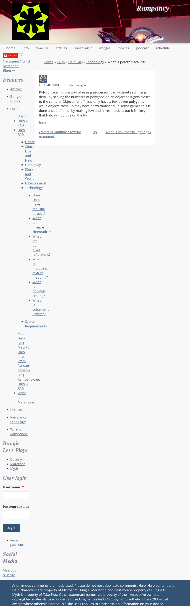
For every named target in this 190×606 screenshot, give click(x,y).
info (26, 48)
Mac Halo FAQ (21, 338)
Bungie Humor (15, 98)
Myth (14, 468)
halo (42, 122)
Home (48, 62)
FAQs (14, 108)
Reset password (17, 542)
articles (61, 48)
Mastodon (11, 66)
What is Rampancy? (19, 431)
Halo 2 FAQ (23, 123)
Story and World (30, 174)
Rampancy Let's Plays (18, 419)
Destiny (16, 459)
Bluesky (9, 70)
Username (13, 487)
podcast (142, 48)
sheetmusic (83, 48)
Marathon (17, 464)
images (105, 48)
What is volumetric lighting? (128, 132)
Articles (16, 89)
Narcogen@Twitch (17, 61)
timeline (42, 48)
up (95, 132)
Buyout (23, 116)
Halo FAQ (21, 132)
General (31, 142)
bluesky (9, 575)
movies (123, 48)
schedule (163, 48)
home (10, 48)
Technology (95, 62)
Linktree (16, 409)
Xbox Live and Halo (29, 153)
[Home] (30, 21)
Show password (19, 507)
